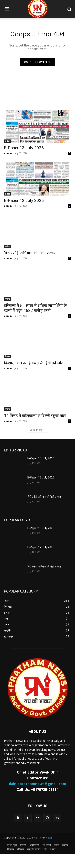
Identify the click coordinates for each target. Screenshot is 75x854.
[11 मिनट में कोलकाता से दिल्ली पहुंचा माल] (37, 394)
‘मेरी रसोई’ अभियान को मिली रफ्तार (30, 253)
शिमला (7, 356)
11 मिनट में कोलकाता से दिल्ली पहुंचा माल (35, 415)
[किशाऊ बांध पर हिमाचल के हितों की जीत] (37, 341)
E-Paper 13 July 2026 (24, 147)
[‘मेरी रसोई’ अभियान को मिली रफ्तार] (37, 231)
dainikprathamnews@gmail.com (37, 783)
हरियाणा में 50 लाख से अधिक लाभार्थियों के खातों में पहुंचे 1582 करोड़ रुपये (35, 308)
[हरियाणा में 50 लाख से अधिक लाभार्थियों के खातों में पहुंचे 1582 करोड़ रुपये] (37, 284)
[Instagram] (47, 818)
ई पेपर (7, 141)
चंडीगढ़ (7, 246)
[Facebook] (28, 818)
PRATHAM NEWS (43, 837)
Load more (36, 429)
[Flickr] (37, 818)
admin (8, 153)
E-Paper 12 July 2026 (24, 200)
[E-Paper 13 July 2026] (37, 126)
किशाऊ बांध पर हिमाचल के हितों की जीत (33, 363)
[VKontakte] (57, 818)
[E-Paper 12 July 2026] (37, 179)
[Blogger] (18, 818)
